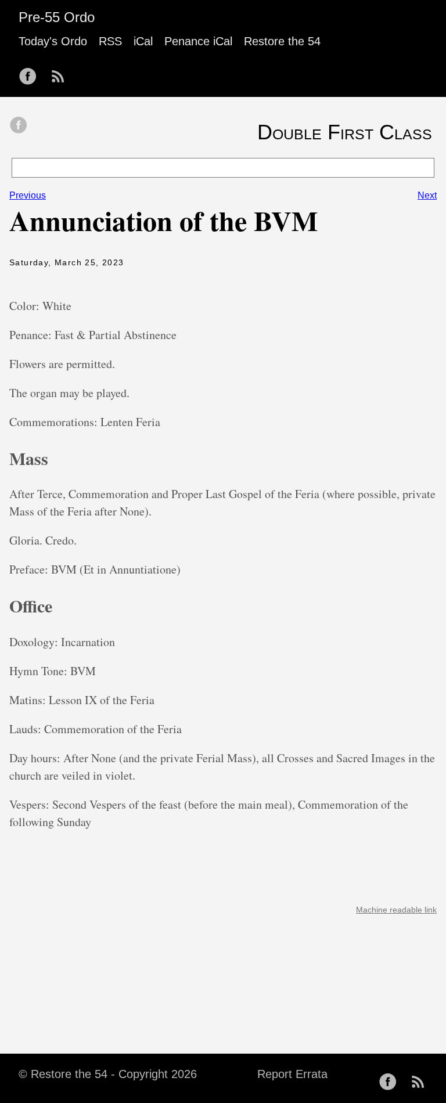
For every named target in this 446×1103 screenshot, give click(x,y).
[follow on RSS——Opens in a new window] (61, 72)
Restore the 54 (282, 41)
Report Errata (292, 1074)
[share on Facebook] (18, 126)
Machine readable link (396, 909)
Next (427, 195)
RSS (110, 41)
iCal (143, 41)
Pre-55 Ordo (57, 17)
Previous (27, 195)
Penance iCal (198, 41)
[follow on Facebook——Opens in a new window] (31, 72)
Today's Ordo (53, 41)
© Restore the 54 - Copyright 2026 (108, 1074)
